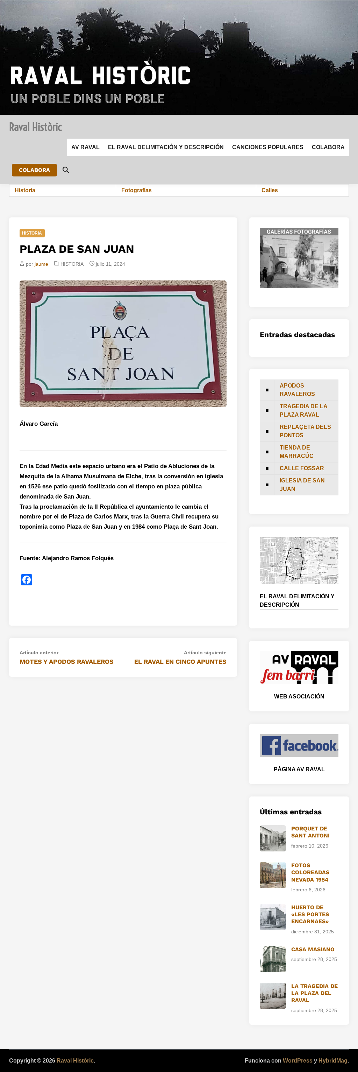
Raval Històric (35, 127)
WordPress (298, 1061)
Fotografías (136, 190)
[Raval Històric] (179, 57)
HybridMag (333, 1061)
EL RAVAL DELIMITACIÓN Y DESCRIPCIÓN (166, 147)
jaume (41, 264)
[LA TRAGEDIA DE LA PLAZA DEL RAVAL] (273, 987)
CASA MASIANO (313, 949)
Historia (25, 190)
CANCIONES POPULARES (267, 147)
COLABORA (328, 147)
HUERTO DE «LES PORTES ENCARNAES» (310, 914)
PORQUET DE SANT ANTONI (310, 832)
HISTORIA (32, 233)
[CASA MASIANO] (273, 950)
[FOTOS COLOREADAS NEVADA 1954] (273, 866)
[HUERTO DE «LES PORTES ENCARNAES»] (273, 908)
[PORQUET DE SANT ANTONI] (273, 829)
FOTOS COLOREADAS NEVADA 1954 (310, 872)
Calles (270, 190)
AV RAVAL (85, 147)
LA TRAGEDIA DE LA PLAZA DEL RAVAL (314, 993)
